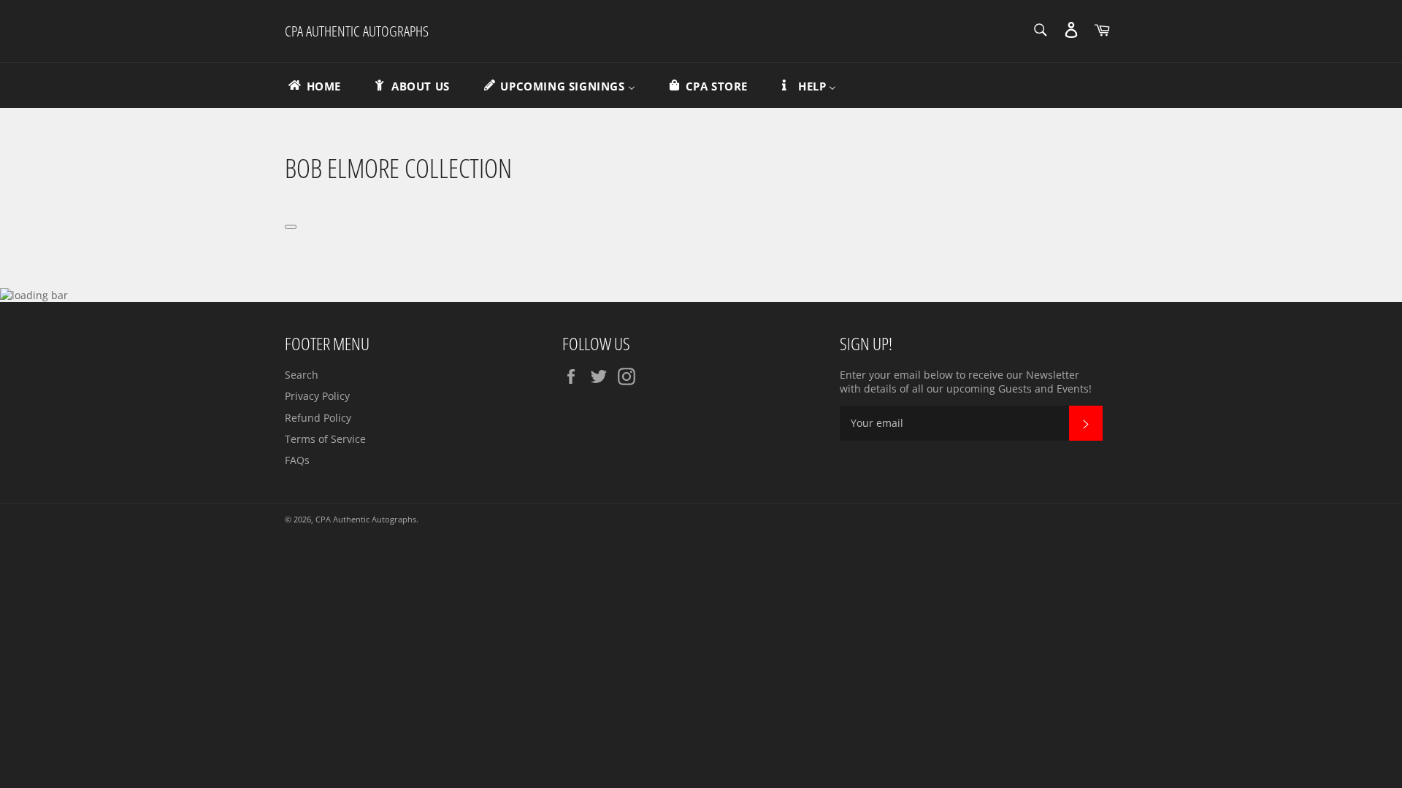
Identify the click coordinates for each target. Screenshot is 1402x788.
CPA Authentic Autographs (357, 31)
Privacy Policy (317, 396)
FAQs (297, 460)
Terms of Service (325, 439)
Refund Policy (318, 418)
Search (301, 375)
